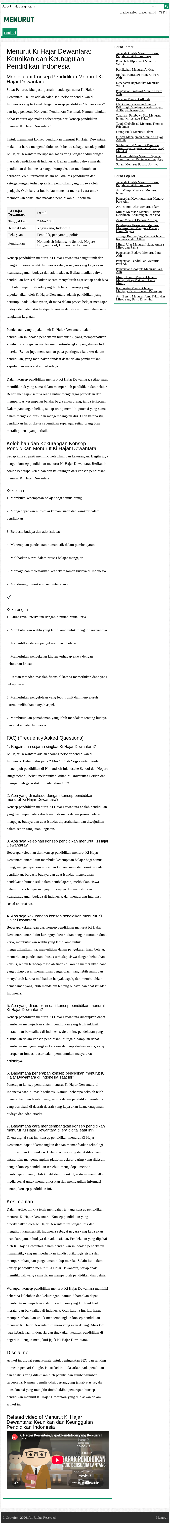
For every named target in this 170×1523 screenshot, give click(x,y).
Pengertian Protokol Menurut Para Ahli (139, 92)
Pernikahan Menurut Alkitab (135, 69)
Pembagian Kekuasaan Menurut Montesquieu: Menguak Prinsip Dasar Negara (137, 228)
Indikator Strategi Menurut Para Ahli (137, 76)
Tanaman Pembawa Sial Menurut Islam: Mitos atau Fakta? (138, 117)
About (6, 6)
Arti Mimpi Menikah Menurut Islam (136, 191)
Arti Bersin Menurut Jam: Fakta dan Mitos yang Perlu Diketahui (140, 297)
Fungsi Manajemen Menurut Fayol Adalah (139, 138)
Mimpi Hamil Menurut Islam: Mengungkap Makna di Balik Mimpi (136, 280)
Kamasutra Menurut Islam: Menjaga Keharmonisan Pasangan (139, 289)
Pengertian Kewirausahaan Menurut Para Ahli (140, 200)
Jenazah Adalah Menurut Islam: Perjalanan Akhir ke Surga (137, 54)
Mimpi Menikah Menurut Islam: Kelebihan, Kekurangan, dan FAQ (138, 213)
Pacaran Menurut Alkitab (133, 99)
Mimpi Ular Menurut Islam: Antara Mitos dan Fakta (140, 246)
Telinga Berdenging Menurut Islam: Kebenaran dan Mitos (140, 237)
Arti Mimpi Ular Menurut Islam (137, 206)
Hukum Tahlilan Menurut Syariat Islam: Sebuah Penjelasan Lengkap (139, 157)
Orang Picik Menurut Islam (134, 132)
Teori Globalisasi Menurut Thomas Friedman (139, 125)
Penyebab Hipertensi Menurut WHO (136, 62)
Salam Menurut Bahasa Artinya (137, 164)
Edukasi (10, 33)
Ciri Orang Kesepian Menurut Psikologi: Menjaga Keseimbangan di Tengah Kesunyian (139, 107)
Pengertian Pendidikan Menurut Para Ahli (137, 262)
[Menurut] (19, 19)
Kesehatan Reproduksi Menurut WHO (137, 84)
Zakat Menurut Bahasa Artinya (137, 220)
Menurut (162, 1517)
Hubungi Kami (24, 6)
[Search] (166, 6)
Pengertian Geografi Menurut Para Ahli (139, 270)
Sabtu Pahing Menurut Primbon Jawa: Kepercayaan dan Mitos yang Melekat (140, 148)
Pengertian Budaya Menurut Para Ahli (138, 254)
